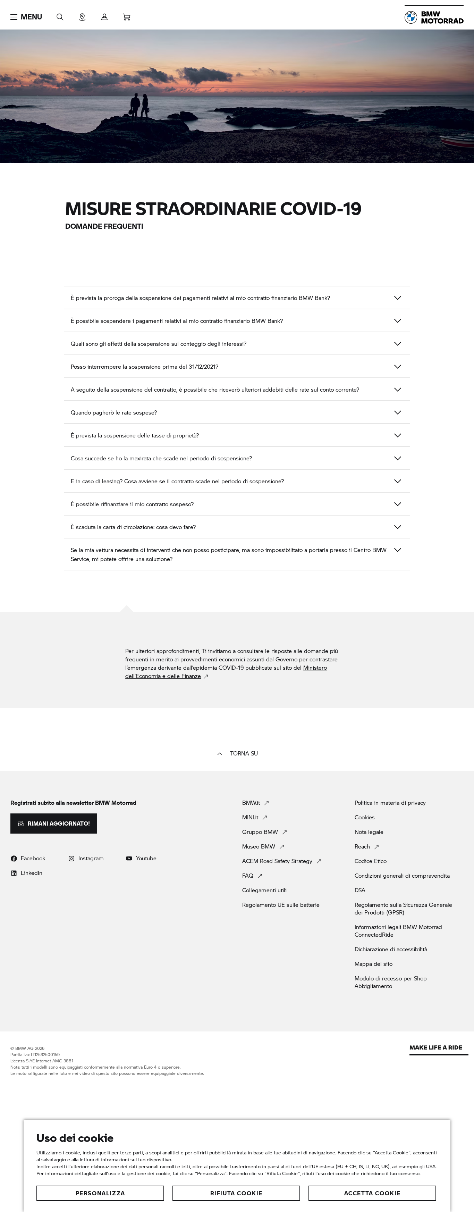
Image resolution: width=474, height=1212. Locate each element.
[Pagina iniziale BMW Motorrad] (434, 17)
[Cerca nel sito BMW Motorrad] (60, 15)
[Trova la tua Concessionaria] (82, 15)
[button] (26, 17)
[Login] (104, 15)
